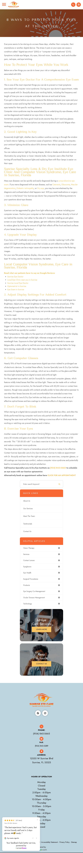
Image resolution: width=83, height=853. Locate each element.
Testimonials (27, 523)
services (26, 554)
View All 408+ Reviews (10, 823)
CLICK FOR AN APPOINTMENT (62, 475)
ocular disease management (34, 597)
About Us (26, 501)
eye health (27, 572)
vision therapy (28, 548)
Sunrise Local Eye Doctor (17, 283)
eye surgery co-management (34, 591)
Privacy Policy (64, 842)
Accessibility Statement (49, 842)
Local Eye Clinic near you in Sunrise (22, 279)
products (26, 585)
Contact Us (27, 531)
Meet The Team (29, 516)
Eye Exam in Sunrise (15, 289)
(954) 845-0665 (58, 467)
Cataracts (56, 184)
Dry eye (40, 188)
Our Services (28, 508)
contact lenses (29, 560)
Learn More (41, 629)
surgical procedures (30, 579)
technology (27, 603)
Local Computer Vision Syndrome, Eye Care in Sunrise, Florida (38, 266)
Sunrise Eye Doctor (15, 276)
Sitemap (74, 842)
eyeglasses (27, 566)
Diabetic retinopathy (25, 188)
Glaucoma (65, 184)
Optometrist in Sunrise (16, 286)
